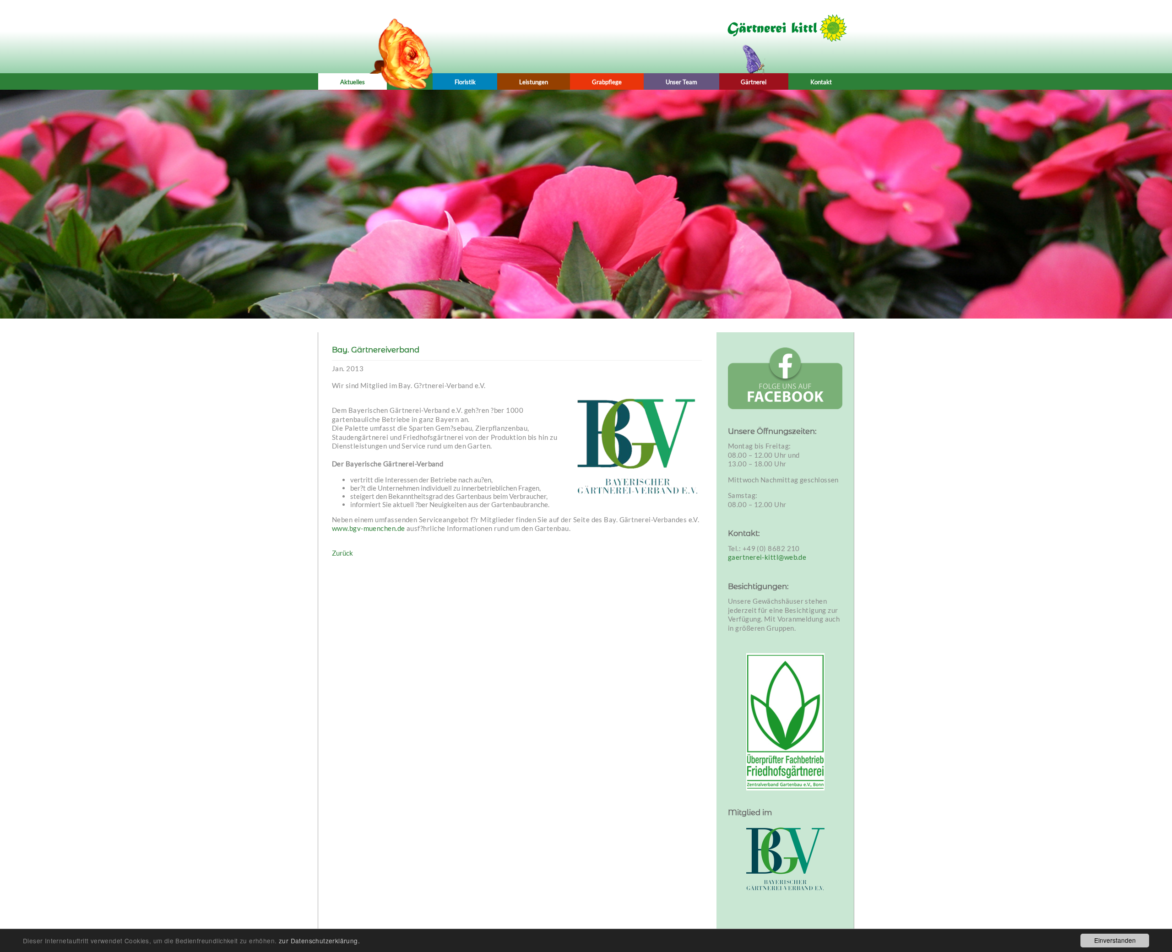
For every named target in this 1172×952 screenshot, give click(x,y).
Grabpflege (607, 82)
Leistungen (533, 82)
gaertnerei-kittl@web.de (767, 557)
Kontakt (821, 82)
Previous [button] (146, 199)
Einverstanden (1115, 940)
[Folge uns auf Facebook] (785, 378)
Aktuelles (352, 82)
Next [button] (1025, 199)
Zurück (342, 553)
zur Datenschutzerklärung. (319, 940)
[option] (586, 204)
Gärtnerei (753, 82)
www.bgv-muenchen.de (368, 528)
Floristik (465, 82)
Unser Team (681, 82)
